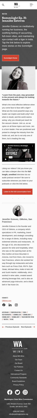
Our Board (18, 363)
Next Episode (26, 327)
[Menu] (31, 5)
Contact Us (18, 370)
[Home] (17, 5)
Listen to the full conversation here (17, 192)
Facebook (4, 304)
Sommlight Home (10, 58)
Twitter (17, 392)
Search (3, 5)
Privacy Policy (18, 385)
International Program (18, 374)
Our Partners (18, 367)
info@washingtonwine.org (18, 414)
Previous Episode (12, 327)
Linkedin (10, 304)
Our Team (18, 360)
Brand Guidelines (18, 381)
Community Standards (18, 378)
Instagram (16, 304)
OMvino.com (6, 301)
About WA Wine (18, 356)
